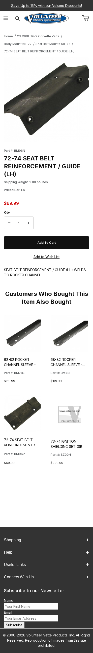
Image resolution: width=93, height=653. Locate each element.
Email (8, 612)
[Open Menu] (6, 18)
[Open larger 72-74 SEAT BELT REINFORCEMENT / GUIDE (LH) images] (46, 99)
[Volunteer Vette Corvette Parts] (46, 18)
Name (8, 600)
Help (8, 552)
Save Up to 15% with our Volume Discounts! (46, 5)
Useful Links (15, 565)
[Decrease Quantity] (9, 223)
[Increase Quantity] (28, 223)
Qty (7, 212)
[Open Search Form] (17, 18)
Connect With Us (19, 577)
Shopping (12, 540)
